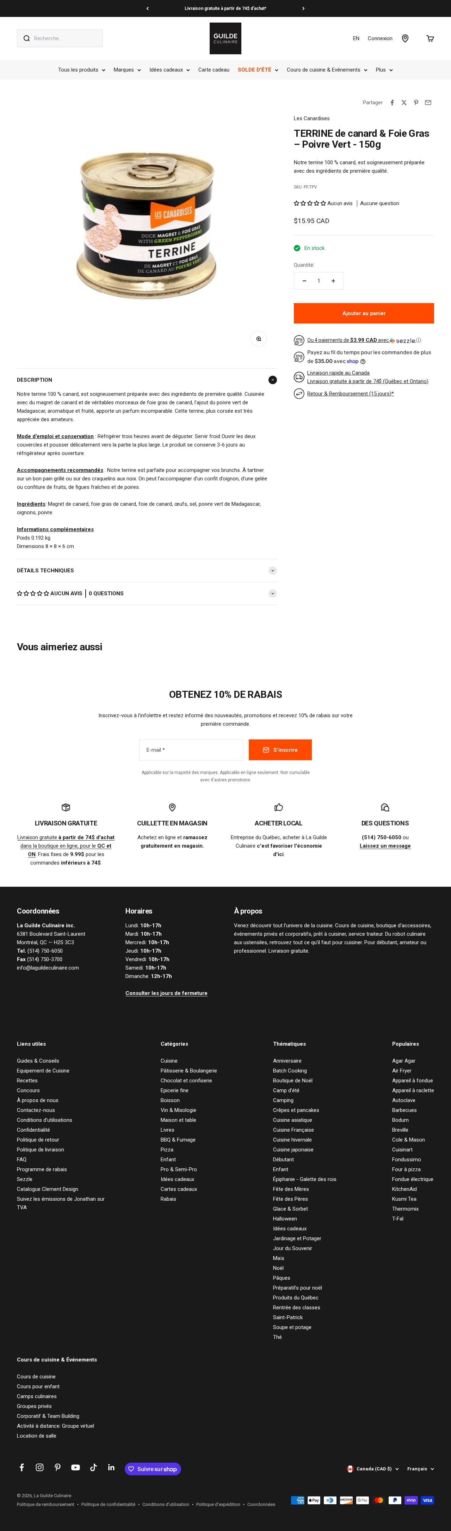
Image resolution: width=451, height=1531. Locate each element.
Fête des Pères (290, 1199)
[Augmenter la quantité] (333, 280)
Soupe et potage (292, 1327)
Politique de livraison (40, 1149)
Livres (167, 1130)
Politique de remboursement (45, 1504)
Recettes (27, 1080)
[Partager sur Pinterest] (416, 103)
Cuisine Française (293, 1130)
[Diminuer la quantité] (304, 280)
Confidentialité (33, 1130)
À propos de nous (37, 1100)
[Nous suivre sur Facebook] (21, 1467)
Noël (278, 1268)
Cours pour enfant (38, 1386)
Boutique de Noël (293, 1080)
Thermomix (405, 1209)
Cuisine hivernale (292, 1140)
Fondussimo (406, 1159)
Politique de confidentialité (108, 1504)
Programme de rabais (42, 1169)
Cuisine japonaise (293, 1149)
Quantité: (304, 265)
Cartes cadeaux (179, 1189)
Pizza (167, 1149)
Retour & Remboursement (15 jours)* (350, 394)
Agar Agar (403, 1061)
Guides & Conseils (38, 1061)
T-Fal (397, 1219)
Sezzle (24, 1179)
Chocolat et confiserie (186, 1080)
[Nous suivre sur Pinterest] (57, 1467)
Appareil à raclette (413, 1090)
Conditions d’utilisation (165, 1504)
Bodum (400, 1120)
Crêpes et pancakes (296, 1110)
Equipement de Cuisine (43, 1071)
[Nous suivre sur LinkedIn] (111, 1467)
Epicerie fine (175, 1090)
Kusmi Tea (404, 1199)
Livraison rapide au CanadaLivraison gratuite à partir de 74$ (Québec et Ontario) (367, 377)
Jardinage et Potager (297, 1238)
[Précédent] (147, 8)
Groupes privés (34, 1406)
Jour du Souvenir (292, 1248)
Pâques (281, 1278)
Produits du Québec (296, 1298)
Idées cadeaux (166, 70)
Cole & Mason (408, 1140)
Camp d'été (286, 1090)
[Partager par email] (428, 103)
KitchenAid (404, 1189)
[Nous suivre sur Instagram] (39, 1467)
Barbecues (404, 1110)
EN (356, 38)
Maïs (278, 1258)
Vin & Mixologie (178, 1110)
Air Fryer (402, 1071)
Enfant (168, 1159)
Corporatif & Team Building (48, 1416)
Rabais (168, 1199)
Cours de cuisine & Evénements (323, 70)
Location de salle (36, 1436)
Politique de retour (38, 1140)
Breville (400, 1130)
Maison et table (178, 1120)
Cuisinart (402, 1149)
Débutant (283, 1159)
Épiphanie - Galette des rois (304, 1179)
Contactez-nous (36, 1110)
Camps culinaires (37, 1396)
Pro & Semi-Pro (179, 1169)
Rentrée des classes (296, 1307)
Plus (381, 70)
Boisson (170, 1100)
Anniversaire (287, 1061)
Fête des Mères (291, 1189)
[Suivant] (303, 8)
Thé (277, 1337)
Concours (28, 1090)
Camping (283, 1100)
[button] (33, 593)
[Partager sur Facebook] (392, 103)
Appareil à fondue (412, 1080)
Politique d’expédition (218, 1504)
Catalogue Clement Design (47, 1189)
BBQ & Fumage (178, 1140)
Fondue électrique (412, 1179)
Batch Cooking (290, 1071)
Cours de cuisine (36, 1376)
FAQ (21, 1159)
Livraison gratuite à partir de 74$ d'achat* (225, 8)
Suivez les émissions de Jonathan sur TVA (61, 1203)
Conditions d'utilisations (44, 1120)
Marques (124, 70)
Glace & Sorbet (290, 1209)
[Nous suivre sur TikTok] (93, 1467)
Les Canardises (312, 118)
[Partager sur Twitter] (404, 103)
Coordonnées (261, 1504)
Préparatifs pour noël (297, 1288)
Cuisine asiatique (292, 1120)
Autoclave (403, 1100)
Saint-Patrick (288, 1317)
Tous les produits (78, 70)
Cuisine (169, 1061)
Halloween (285, 1219)
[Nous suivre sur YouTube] (75, 1467)
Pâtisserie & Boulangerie (189, 1071)
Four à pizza (406, 1169)
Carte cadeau (213, 70)
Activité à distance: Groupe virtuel (55, 1426)
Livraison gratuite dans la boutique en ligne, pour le (66, 845)
